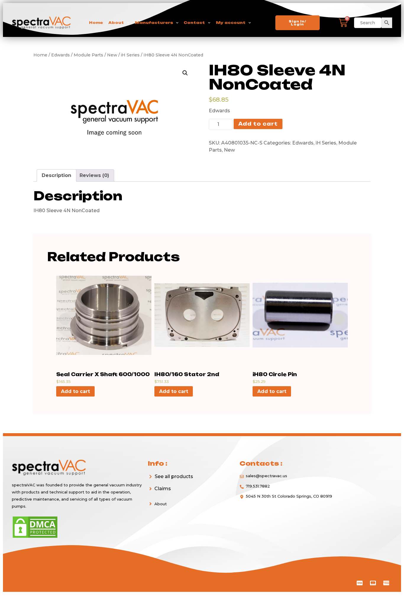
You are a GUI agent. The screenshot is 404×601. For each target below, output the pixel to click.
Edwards (302, 143)
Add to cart (258, 124)
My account (230, 23)
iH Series (326, 143)
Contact (194, 23)
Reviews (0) (94, 175)
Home (96, 23)
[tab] (56, 175)
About (116, 23)
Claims (162, 488)
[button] (189, 489)
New (229, 150)
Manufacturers (154, 23)
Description (56, 175)
